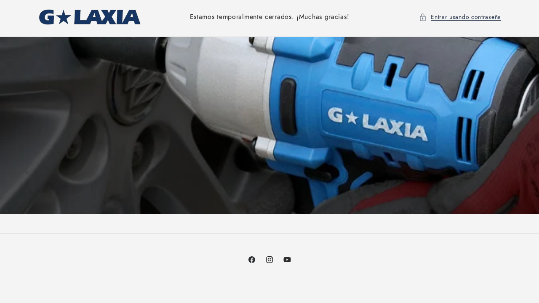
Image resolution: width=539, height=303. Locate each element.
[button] (460, 17)
